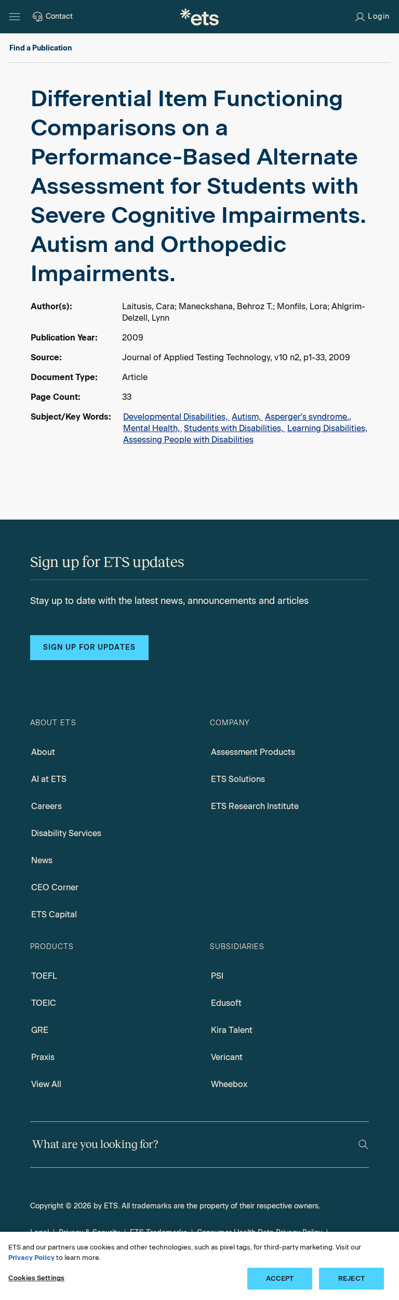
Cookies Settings (36, 1278)
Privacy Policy (31, 1257)
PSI (217, 976)
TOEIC (43, 1003)
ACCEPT (280, 1278)
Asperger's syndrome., (308, 417)
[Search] (363, 1145)
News (41, 860)
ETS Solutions (238, 779)
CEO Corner (54, 887)
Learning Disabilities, (327, 428)
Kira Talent (231, 1030)
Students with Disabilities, (234, 428)
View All (46, 1084)
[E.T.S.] (199, 17)
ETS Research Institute (255, 806)
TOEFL (44, 976)
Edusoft (226, 1003)
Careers (46, 806)
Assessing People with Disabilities (188, 440)
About (43, 752)
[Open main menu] (14, 16)
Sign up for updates (89, 647)
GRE (39, 1030)
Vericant (227, 1057)
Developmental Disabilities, (176, 417)
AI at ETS (48, 779)
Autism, (247, 417)
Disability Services (66, 833)
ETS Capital (54, 914)
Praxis (43, 1057)
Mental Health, (152, 428)
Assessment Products (253, 752)
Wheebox (229, 1084)
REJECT (351, 1278)
